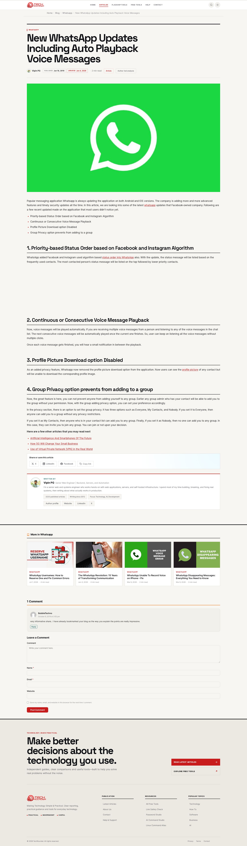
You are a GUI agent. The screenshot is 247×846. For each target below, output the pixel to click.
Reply (33, 627)
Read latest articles (185, 762)
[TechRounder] (35, 5)
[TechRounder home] (36, 798)
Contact (158, 5)
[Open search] (211, 4)
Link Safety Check (154, 809)
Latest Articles (109, 804)
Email (30, 679)
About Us (107, 809)
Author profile (52, 503)
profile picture (190, 369)
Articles (103, 5)
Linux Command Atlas (156, 825)
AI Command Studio (155, 820)
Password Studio (154, 814)
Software (193, 814)
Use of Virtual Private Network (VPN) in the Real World (61, 449)
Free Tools (136, 5)
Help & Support (110, 820)
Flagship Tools (119, 5)
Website (68, 503)
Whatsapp (34, 30)
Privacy (190, 841)
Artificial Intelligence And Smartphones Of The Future (60, 438)
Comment (31, 643)
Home (93, 5)
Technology (194, 804)
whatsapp (150, 205)
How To (192, 809)
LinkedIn (81, 503)
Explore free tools (184, 771)
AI (190, 825)
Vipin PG (36, 70)
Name (30, 668)
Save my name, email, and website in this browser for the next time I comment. (61, 702)
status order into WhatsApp (118, 257)
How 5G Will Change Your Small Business (54, 443)
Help (148, 5)
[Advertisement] (123, 287)
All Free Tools (152, 804)
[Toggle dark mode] (217, 4)
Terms (198, 841)
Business (193, 820)
